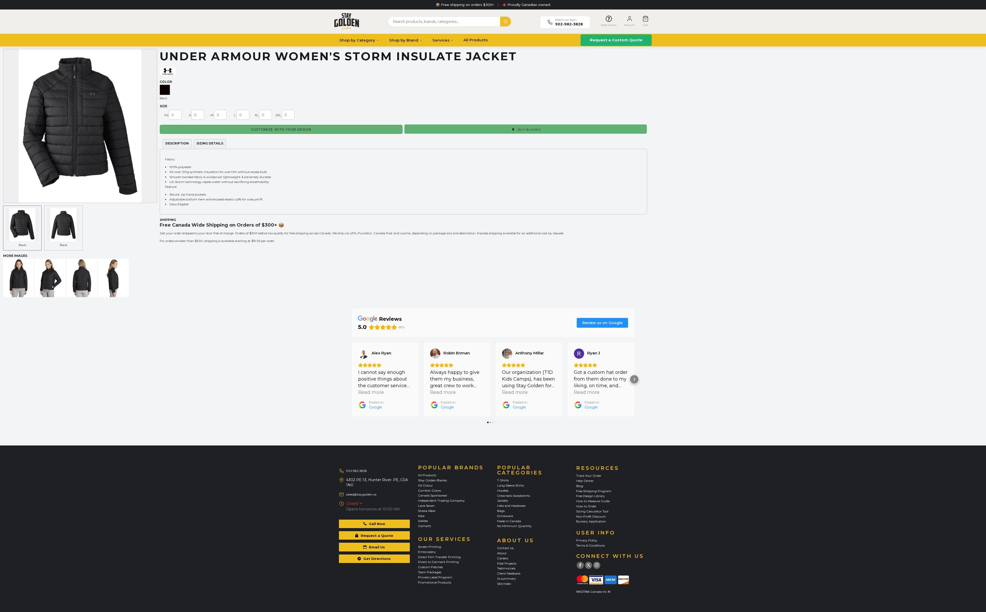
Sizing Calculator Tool (592, 511)
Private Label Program (435, 577)
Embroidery (427, 552)
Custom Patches (430, 567)
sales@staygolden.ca (361, 494)
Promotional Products (434, 582)
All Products (475, 39)
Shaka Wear (427, 511)
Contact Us (505, 548)
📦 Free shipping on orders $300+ (465, 5)
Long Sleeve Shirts (510, 485)
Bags (501, 511)
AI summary (506, 578)
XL (257, 115)
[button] (352, 379)
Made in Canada (509, 521)
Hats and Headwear (511, 506)
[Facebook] (580, 565)
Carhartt (424, 526)
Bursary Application (591, 521)
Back (22, 245)
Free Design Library (590, 496)
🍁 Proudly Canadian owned (526, 5)
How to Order (586, 506)
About (502, 553)
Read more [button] (371, 392)
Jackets (502, 500)
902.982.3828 (356, 471)
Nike (421, 516)
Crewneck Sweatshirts (513, 496)
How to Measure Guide (593, 501)
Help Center (585, 481)
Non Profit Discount (591, 516)
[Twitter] (588, 565)
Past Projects (506, 563)
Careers (502, 558)
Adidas (423, 521)
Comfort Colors (429, 490)
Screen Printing (429, 547)
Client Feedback (508, 573)
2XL (278, 115)
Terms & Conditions (590, 545)
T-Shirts (503, 480)
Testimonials (506, 568)
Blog (579, 486)
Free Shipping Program (593, 491)
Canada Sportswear (432, 495)
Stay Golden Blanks (432, 480)
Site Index (504, 584)
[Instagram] (596, 565)
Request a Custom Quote (616, 39)
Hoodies (502, 490)
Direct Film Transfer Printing (439, 557)
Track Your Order (588, 476)
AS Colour (425, 485)
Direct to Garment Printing (438, 562)
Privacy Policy (586, 540)
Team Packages (429, 572)
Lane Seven (426, 506)
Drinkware (505, 516)
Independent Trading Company (441, 500)
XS (166, 115)
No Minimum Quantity (514, 526)
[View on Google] (363, 353)
